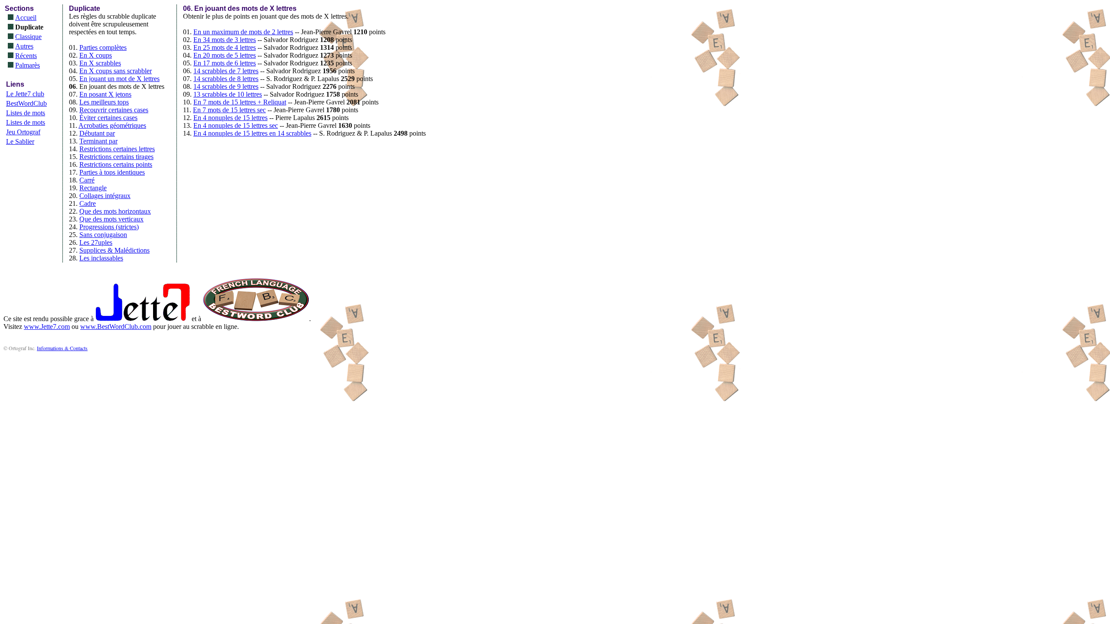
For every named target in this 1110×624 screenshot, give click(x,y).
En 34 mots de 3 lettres (224, 39)
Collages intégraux (105, 195)
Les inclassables (101, 258)
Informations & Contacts (62, 347)
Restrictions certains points (115, 164)
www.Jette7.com (47, 326)
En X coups (95, 55)
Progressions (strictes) (109, 227)
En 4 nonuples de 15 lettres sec (235, 125)
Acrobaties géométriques (112, 125)
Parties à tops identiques (112, 172)
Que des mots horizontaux (115, 211)
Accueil (25, 17)
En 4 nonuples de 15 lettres (230, 117)
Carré (87, 180)
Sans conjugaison (103, 234)
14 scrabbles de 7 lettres (225, 71)
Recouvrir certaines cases (113, 110)
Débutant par (97, 133)
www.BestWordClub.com (115, 326)
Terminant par (98, 141)
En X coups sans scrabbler (115, 71)
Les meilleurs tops (104, 102)
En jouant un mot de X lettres (119, 78)
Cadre (87, 203)
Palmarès (27, 65)
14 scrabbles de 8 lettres (225, 78)
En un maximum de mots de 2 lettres (243, 32)
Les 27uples (95, 242)
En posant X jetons (105, 94)
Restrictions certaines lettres (117, 149)
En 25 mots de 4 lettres (224, 47)
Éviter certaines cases (108, 117)
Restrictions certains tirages (116, 156)
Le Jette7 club (25, 94)
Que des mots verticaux (111, 219)
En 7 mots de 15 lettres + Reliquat (239, 102)
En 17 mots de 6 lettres (224, 63)
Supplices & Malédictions (114, 250)
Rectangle (93, 188)
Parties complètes (103, 47)
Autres (24, 46)
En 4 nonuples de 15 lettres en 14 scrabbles (252, 133)
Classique (28, 36)
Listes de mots (25, 113)
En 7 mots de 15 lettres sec (229, 110)
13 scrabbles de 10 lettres (227, 94)
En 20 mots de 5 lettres (224, 55)
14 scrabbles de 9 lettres (225, 86)
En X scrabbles (100, 63)
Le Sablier (20, 141)
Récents (26, 55)
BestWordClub (26, 103)
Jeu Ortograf (23, 132)
